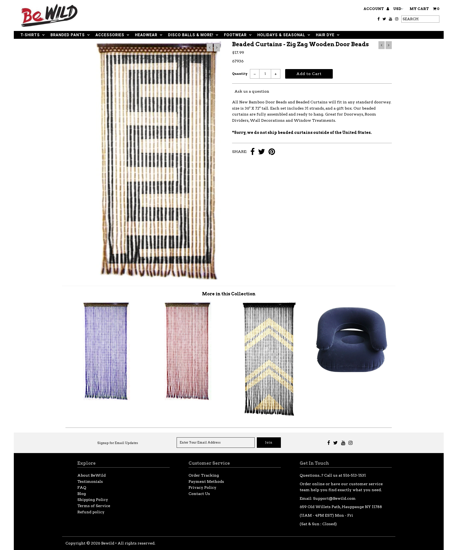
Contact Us (199, 493)
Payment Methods (206, 481)
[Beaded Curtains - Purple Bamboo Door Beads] (106, 399)
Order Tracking (204, 475)
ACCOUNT (374, 9)
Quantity (240, 74)
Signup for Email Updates (117, 443)
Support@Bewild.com (334, 498)
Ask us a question (251, 91)
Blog (81, 493)
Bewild (107, 543)
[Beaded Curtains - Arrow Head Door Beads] (269, 415)
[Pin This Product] (271, 152)
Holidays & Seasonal (281, 35)
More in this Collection (228, 293)
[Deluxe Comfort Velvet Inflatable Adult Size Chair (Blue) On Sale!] (351, 375)
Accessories (109, 35)
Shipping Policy (92, 499)
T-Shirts (30, 35)
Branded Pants (67, 35)
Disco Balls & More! (190, 35)
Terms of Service (93, 506)
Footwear (235, 35)
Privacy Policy (202, 487)
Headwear (146, 35)
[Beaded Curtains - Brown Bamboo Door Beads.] (187, 399)
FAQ (81, 487)
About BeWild (91, 475)
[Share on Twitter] (261, 152)
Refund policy (90, 512)
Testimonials (90, 481)
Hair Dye (325, 35)
